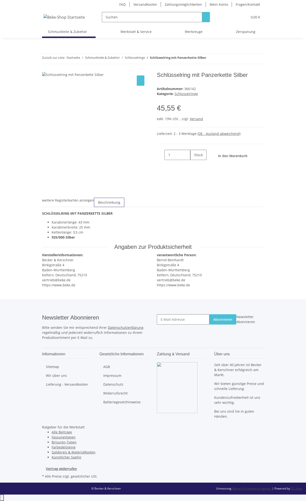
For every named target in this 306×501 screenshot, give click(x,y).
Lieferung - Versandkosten (67, 384)
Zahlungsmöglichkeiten (183, 4)
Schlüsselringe (186, 93)
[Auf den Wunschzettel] (140, 80)
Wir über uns (56, 375)
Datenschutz (113, 384)
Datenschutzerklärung (125, 327)
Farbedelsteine (64, 447)
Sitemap (52, 366)
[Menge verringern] (160, 155)
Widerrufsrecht (115, 393)
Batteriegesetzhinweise (122, 402)
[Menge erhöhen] (194, 165)
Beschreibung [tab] (109, 202)
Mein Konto (219, 4)
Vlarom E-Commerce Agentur (252, 488)
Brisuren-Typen (64, 442)
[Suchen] (206, 17)
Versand (196, 119)
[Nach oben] (2, 498)
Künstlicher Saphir (67, 457)
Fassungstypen (64, 437)
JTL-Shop (296, 488)
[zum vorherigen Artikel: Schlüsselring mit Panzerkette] (210, 58)
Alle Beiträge (62, 432)
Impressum (112, 375)
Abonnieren (222, 319)
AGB (106, 366)
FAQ (122, 4)
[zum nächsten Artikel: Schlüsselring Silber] (219, 58)
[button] (234, 17)
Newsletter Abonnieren (245, 319)
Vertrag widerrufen (61, 468)
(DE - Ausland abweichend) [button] (218, 133)
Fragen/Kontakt (248, 4)
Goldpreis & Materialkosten (73, 452)
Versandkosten (145, 4)
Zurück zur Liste (53, 57)
